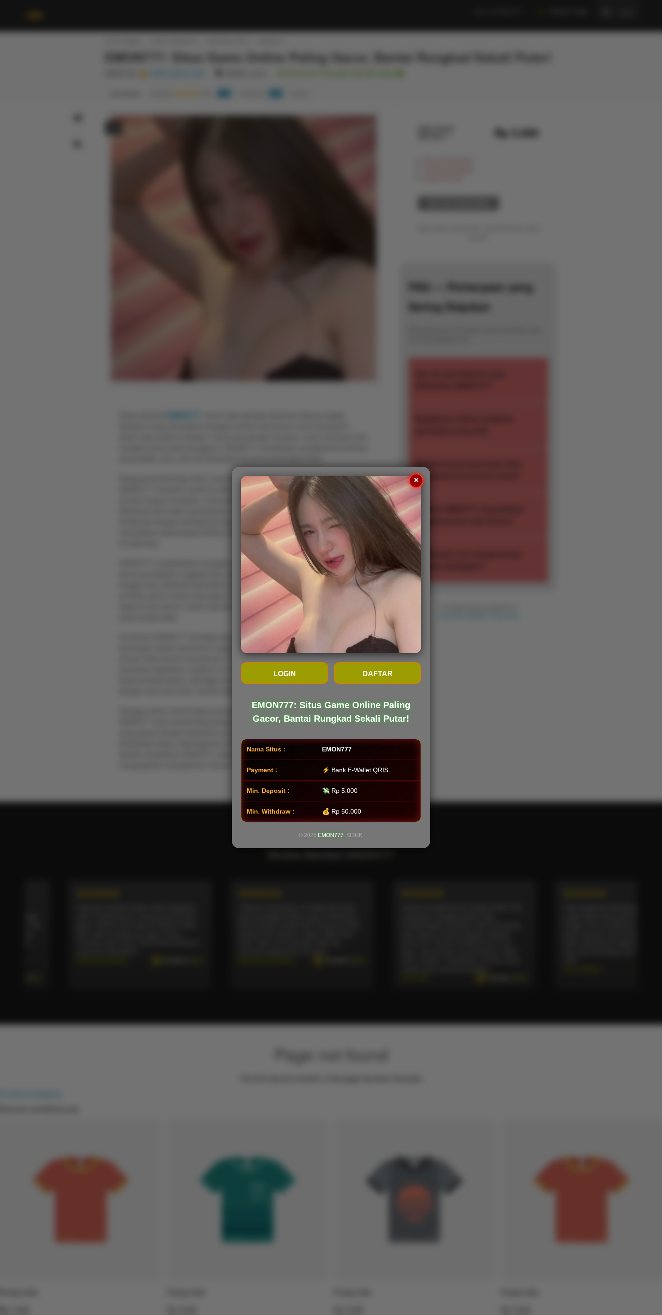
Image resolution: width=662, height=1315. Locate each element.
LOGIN (284, 674)
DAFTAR (378, 674)
